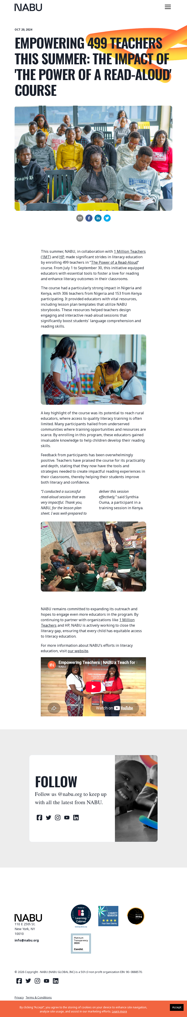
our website (78, 650)
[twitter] (107, 218)
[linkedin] (98, 218)
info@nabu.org (27, 940)
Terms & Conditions (39, 997)
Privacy (19, 997)
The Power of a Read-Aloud (114, 262)
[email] (79, 218)
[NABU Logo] (28, 7)
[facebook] (89, 218)
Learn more (119, 1011)
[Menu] (167, 7)
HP (61, 256)
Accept (176, 1007)
